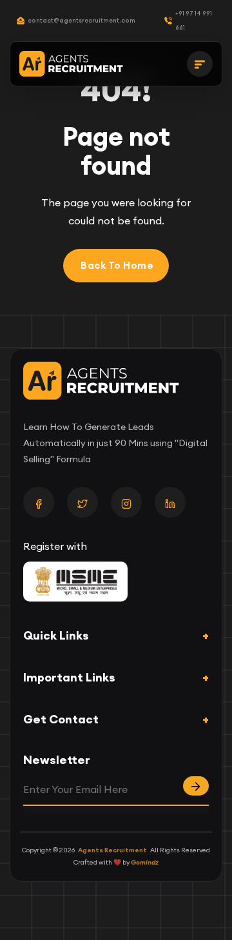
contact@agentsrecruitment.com (81, 20)
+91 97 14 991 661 (193, 20)
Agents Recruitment (112, 850)
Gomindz (145, 862)
